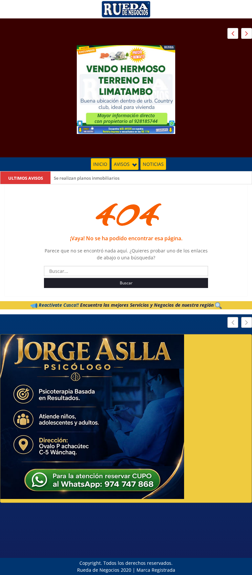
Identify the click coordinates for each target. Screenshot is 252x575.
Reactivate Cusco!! (58, 305)
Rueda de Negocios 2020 (104, 570)
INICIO (100, 164)
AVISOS (122, 164)
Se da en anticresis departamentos (89, 178)
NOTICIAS (153, 164)
